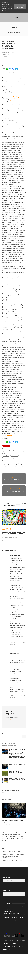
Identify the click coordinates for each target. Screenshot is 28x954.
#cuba (19, 851)
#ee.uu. (5, 854)
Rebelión (9, 435)
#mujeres (6, 455)
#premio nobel (7, 457)
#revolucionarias (18, 457)
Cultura (8, 29)
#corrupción (12, 851)
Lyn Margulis (17, 97)
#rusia (21, 860)
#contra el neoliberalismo (10, 448)
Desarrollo (6, 946)
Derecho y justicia (14, 943)
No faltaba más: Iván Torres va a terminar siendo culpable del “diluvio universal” (12, 491)
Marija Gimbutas (15, 99)
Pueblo (5, 949)
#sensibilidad (7, 460)
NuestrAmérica (6, 529)
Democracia (11, 527)
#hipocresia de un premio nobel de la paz (13, 453)
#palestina (6, 860)
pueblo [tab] (10, 799)
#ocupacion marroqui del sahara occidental (11, 857)
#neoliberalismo (20, 854)
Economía (14, 946)
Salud (10, 949)
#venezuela (18, 862)
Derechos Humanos (13, 477)
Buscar (4, 734)
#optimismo (14, 455)
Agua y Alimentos (15, 488)
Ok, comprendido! (20, 6)
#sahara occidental (8, 862)
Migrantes (9, 528)
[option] (14, 525)
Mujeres (15, 528)
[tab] (8, 743)
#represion (14, 860)
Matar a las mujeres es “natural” (15, 479)
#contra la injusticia (9, 450)
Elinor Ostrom (14, 101)
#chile (4, 851)
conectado (8, 720)
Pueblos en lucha (17, 529)
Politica (21, 946)
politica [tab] (4, 799)
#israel (11, 854)
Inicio (4, 29)
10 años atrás (13, 642)
